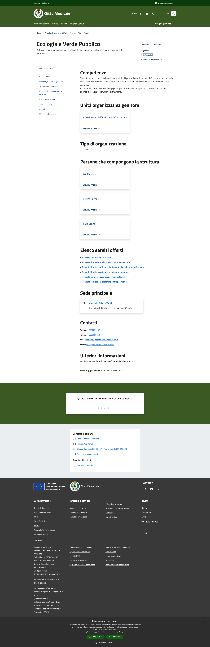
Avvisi (143, 516)
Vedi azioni (158, 44)
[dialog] (105, 632)
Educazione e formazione (115, 504)
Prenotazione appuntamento (81, 547)
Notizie (144, 508)
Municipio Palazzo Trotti (100, 303)
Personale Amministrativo (44, 529)
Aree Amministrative (42, 512)
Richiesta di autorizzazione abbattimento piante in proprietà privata (113, 267)
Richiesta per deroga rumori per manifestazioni (103, 277)
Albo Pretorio (110, 551)
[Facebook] (139, 13)
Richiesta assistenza (78, 560)
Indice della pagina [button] (46, 68)
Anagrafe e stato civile (79, 508)
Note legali (109, 560)
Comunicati (146, 512)
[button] (105, 642)
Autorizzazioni (111, 517)
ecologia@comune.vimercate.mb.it (100, 344)
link (128, 632)
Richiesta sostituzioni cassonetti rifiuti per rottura (104, 281)
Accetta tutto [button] (95, 637)
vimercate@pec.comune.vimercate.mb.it (101, 339)
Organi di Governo (41, 508)
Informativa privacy (113, 555)
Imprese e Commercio (78, 512)
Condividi (145, 44)
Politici (36, 525)
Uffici (64, 32)
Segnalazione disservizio (80, 551)
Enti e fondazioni (40, 521)
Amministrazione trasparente (117, 547)
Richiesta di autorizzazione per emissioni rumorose (105, 272)
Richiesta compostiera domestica (97, 257)
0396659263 (94, 334)
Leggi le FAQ (75, 555)
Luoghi (144, 528)
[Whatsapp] (151, 13)
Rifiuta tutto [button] (115, 637)
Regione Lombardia (41, 3)
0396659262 (94, 329)
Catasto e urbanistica (78, 516)
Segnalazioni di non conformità (82, 564)
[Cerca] (173, 13)
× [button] (207, 620)
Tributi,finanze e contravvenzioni (119, 508)
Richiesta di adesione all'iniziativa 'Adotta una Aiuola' (106, 262)
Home (38, 32)
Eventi (144, 533)
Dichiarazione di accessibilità (117, 564)
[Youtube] (145, 13)
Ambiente (109, 512)
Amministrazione (52, 32)
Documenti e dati (41, 534)
